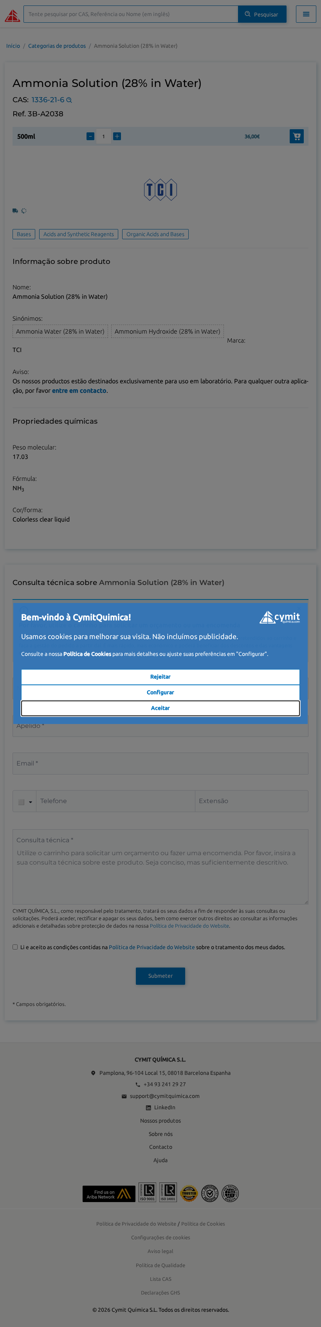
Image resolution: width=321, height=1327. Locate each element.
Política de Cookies (87, 654)
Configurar (160, 692)
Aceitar (160, 708)
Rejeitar (160, 676)
